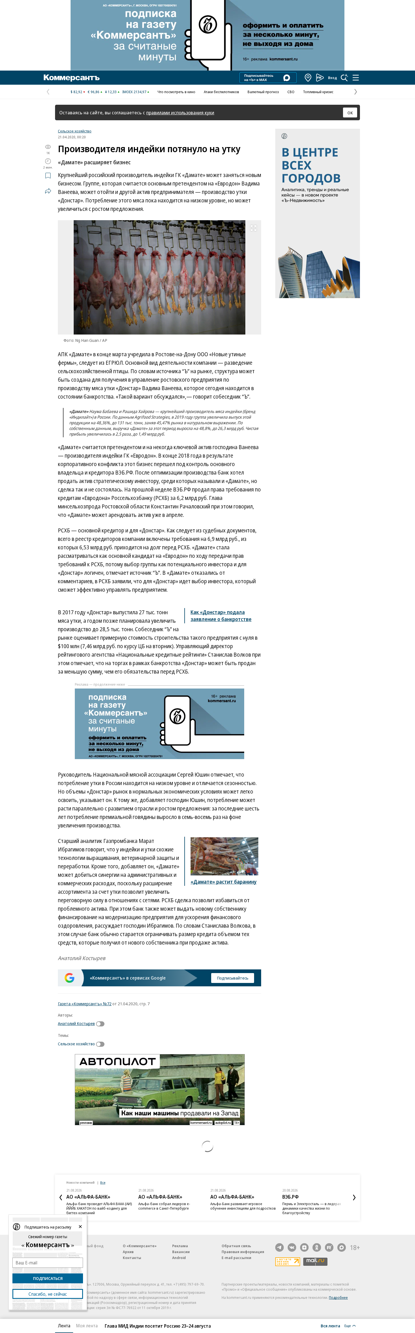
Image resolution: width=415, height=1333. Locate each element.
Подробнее (338, 1297)
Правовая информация (243, 1251)
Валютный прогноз (263, 91)
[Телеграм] (279, 1247)
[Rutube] (329, 1247)
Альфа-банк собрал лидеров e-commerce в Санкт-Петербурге (164, 1206)
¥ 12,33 (111, 91)
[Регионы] (308, 77)
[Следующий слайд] (354, 1197)
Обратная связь (236, 1245)
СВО (290, 91)
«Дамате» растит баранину (224, 881)
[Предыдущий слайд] (60, 1197)
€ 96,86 (93, 91)
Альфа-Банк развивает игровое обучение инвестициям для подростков (243, 1206)
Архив (128, 1251)
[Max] (341, 1247)
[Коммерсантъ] (72, 78)
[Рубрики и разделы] (355, 77)
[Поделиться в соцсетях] (48, 190)
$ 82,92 (76, 91)
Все (102, 1182)
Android (179, 1257)
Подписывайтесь (232, 978)
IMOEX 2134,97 (134, 91)
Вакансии (181, 1251)
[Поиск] (344, 77)
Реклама (180, 1245)
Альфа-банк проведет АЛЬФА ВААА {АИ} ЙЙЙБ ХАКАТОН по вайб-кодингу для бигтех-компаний (99, 1208)
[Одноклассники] (317, 1247)
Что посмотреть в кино (176, 91)
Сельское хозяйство (74, 131)
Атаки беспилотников (221, 91)
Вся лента (330, 1325)
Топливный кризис (318, 91)
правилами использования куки (180, 112)
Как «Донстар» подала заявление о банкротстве (221, 615)
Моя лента (87, 1326)
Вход (332, 77)
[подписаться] (101, 1023)
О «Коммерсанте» (140, 1245)
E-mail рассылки (236, 1257)
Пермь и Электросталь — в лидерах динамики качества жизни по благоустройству (311, 1208)
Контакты (132, 1257)
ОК (350, 112)
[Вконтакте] (292, 1247)
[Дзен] (304, 1247)
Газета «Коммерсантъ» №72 (85, 1003)
